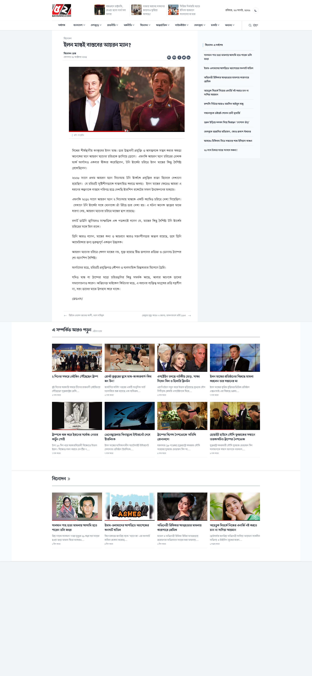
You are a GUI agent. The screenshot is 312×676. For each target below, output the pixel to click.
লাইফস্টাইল (182, 26)
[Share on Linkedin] (188, 57)
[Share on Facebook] (179, 57)
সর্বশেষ (61, 25)
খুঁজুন (255, 25)
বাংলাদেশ (80, 26)
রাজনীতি (113, 26)
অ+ (174, 57)
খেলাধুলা (200, 26)
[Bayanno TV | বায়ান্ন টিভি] (61, 10)
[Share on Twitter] (184, 57)
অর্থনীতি (130, 26)
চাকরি (216, 26)
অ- (169, 57)
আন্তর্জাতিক (163, 26)
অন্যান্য (230, 26)
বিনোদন (146, 26)
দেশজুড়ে (97, 26)
